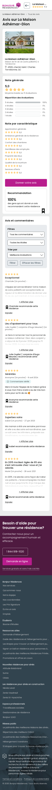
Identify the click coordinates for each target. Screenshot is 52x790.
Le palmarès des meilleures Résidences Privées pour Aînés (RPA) (26, 653)
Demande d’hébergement (16, 634)
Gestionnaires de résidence (16, 712)
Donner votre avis (26, 182)
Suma (5, 673)
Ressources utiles (11, 630)
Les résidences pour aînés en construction (23, 684)
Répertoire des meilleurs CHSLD (18, 732)
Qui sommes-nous (12, 590)
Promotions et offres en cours (17, 658)
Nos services (9, 585)
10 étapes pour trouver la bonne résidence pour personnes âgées (26, 746)
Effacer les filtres (31, 262)
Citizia (6, 677)
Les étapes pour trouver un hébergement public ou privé (26, 643)
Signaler (8, 313)
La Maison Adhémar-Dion (14, 14)
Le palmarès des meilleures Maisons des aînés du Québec (26, 727)
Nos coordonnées (11, 599)
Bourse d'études (11, 624)
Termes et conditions (12, 779)
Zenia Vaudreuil (10, 692)
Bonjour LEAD (9, 717)
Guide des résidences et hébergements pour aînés (26, 639)
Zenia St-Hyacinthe (12, 697)
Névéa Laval (9, 688)
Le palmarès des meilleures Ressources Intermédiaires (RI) (26, 736)
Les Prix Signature (11, 604)
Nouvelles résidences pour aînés (18, 664)
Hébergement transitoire (15, 741)
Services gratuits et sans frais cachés (21, 568)
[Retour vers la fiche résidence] (27, 5)
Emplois (6, 614)
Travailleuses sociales (13, 707)
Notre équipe (9, 595)
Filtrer (13, 262)
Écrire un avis (9, 609)
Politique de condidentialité (36, 779)
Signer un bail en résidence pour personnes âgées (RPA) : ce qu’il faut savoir (26, 648)
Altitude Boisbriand (12, 668)
